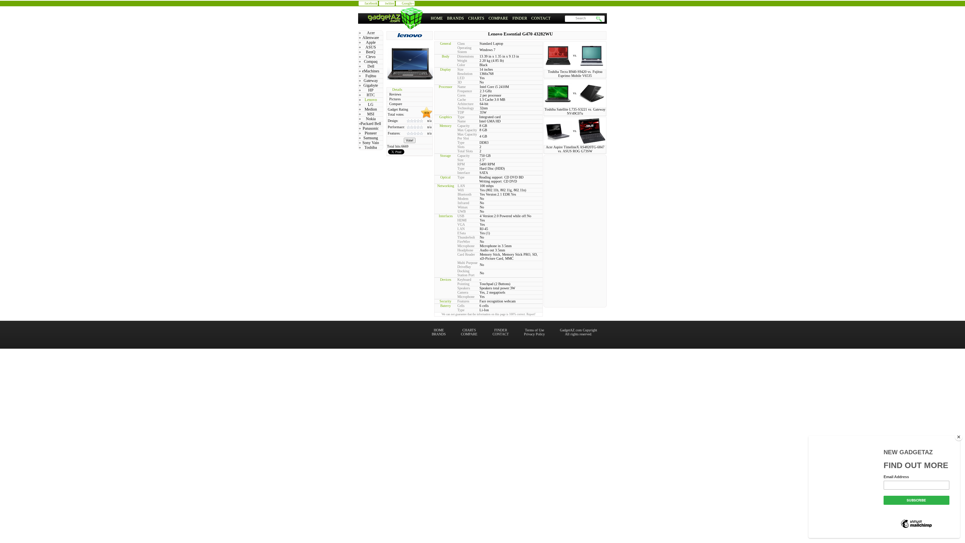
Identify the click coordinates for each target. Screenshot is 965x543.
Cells (460, 306)
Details (397, 90)
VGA (461, 225)
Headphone (465, 250)
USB (460, 216)
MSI (370, 114)
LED (460, 78)
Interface (463, 173)
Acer (371, 33)
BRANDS (455, 18)
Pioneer (371, 133)
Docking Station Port (465, 273)
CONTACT (541, 18)
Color (461, 65)
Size (460, 69)
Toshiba (370, 147)
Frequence (464, 91)
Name (461, 87)
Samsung (370, 138)
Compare (395, 104)
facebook (371, 3)
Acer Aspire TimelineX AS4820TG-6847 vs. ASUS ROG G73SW (575, 149)
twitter (389, 3)
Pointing (463, 284)
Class (461, 44)
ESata (461, 233)
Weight (462, 61)
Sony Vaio (370, 143)
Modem (463, 199)
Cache (461, 100)
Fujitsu (370, 76)
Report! (531, 314)
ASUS (370, 47)
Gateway (371, 80)
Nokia (371, 119)
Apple (371, 42)
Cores (461, 95)
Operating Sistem (464, 50)
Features (463, 301)
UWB (462, 211)
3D (459, 82)
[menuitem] (437, 18)
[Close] (958, 437)
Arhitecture (465, 104)
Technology (465, 108)
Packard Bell (371, 123)
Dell (370, 66)
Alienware (370, 37)
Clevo (370, 57)
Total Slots (465, 151)
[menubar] (491, 18)
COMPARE (498, 18)
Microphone (465, 246)
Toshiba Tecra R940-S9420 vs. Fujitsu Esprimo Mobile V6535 (575, 74)
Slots (460, 147)
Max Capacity (467, 130)
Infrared (463, 203)
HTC (371, 95)
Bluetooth (464, 194)
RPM (461, 164)
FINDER (519, 18)
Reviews (395, 94)
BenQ (370, 52)
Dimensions (465, 56)
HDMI (462, 220)
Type (460, 117)
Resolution (464, 74)
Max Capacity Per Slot (467, 136)
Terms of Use (534, 330)
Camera (462, 292)
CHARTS (476, 18)
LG (370, 104)
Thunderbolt (466, 237)
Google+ (408, 3)
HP (370, 90)
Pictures (395, 99)
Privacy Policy (534, 334)
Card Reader (466, 254)
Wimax (463, 207)
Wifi (461, 190)
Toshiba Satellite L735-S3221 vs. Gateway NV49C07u (575, 111)
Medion (371, 109)
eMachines (370, 71)
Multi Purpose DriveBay (467, 265)
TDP (460, 112)
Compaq (370, 61)
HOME (437, 18)
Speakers (463, 288)
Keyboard (464, 280)
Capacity (463, 126)
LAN (461, 186)
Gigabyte (370, 85)
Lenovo (371, 100)
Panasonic (371, 128)
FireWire (463, 242)
